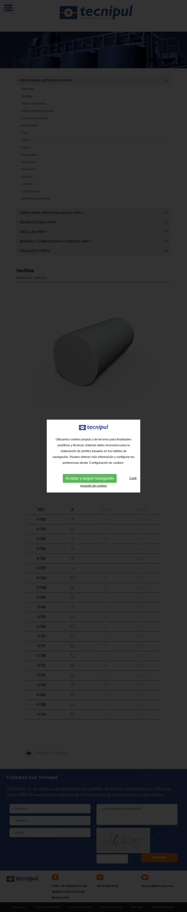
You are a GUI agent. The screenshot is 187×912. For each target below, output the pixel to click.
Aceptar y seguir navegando (89, 478)
